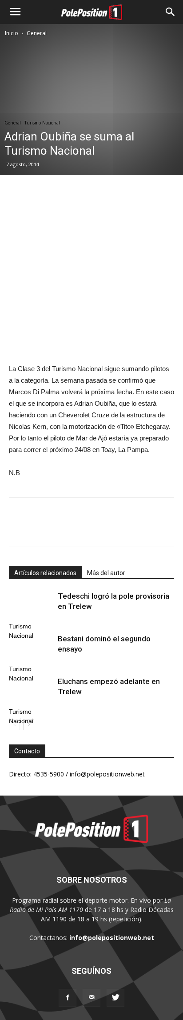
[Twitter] (115, 998)
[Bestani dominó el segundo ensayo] (31, 649)
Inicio (11, 33)
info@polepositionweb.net (111, 937)
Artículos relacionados (45, 572)
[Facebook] (67, 998)
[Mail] (91, 998)
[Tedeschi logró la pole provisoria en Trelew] (31, 606)
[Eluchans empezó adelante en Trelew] (31, 691)
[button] (170, 12)
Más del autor (106, 572)
